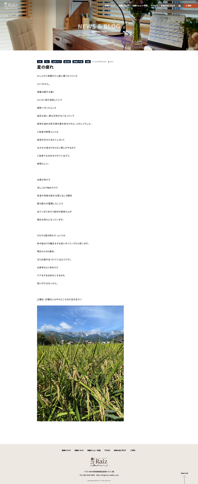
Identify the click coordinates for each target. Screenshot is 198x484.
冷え (47, 61)
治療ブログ (56, 61)
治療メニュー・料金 (140, 5)
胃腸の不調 (78, 61)
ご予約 (133, 450)
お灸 (39, 61)
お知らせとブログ (168, 5)
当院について (110, 5)
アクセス (154, 5)
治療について (123, 5)
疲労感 (67, 61)
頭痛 (88, 61)
